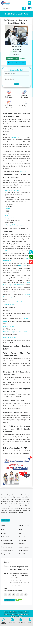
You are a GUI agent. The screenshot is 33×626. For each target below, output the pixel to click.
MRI (20, 530)
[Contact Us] (31, 253)
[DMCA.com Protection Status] (18, 600)
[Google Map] (31, 262)
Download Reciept (16, 616)
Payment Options (8, 550)
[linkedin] (25, 594)
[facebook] (5, 594)
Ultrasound (22, 540)
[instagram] (13, 594)
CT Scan (21, 533)
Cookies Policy (9, 614)
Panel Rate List (7, 540)
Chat (23, 58)
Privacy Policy (23, 612)
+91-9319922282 (16, 585)
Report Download (8, 543)
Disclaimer (18, 614)
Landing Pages (23, 550)
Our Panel (6, 536)
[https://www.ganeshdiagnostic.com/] (7, 3)
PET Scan (22, 536)
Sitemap (25, 614)
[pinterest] (21, 594)
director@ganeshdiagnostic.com (13, 590)
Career (5, 533)
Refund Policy (23, 554)
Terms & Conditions (10, 612)
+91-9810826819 (23, 583)
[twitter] (9, 594)
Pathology (22, 543)
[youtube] (17, 594)
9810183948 (13, 58)
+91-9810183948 (15, 581)
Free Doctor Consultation (16, 63)
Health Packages (24, 547)
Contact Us (5, 520)
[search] (24, 8)
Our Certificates (7, 547)
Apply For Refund (8, 554)
